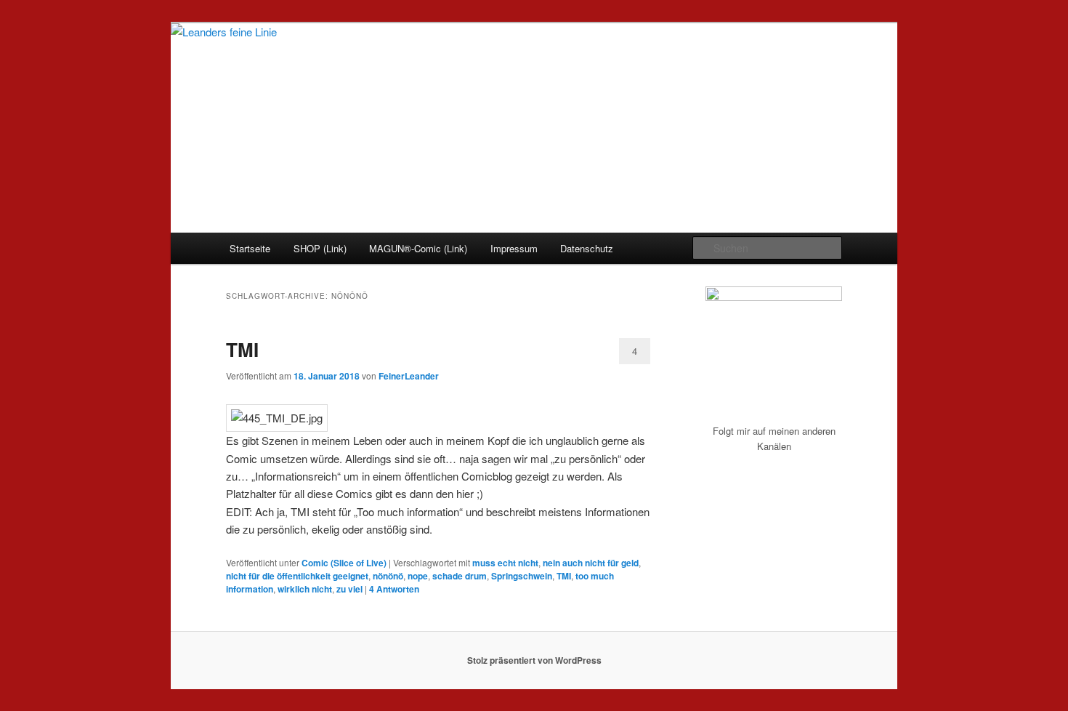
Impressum (514, 248)
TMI (242, 349)
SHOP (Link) (320, 248)
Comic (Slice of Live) (344, 562)
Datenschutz (586, 248)
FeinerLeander (409, 375)
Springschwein (521, 575)
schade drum (459, 575)
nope (418, 575)
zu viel (349, 588)
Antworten (394, 588)
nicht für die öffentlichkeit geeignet (297, 575)
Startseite (250, 248)
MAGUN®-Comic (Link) (418, 248)
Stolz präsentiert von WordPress (534, 660)
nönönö (388, 575)
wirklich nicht (305, 588)
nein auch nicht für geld (591, 562)
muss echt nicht (505, 562)
